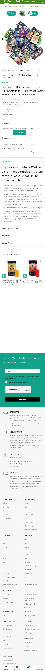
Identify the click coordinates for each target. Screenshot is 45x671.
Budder (26, 543)
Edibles (26, 591)
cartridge (9, 152)
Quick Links (7, 499)
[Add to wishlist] (19, 261)
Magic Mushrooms (9, 660)
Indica (5, 539)
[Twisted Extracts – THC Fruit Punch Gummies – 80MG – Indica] (33, 268)
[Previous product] (36, 70)
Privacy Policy (28, 522)
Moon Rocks (28, 573)
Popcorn (6, 573)
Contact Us (27, 503)
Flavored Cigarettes (30, 650)
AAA (4, 562)
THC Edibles (27, 608)
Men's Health (7, 648)
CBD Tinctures (7, 637)
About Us (6, 507)
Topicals (5, 640)
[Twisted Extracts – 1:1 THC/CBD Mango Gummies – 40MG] (12, 268)
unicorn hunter (22, 152)
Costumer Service (31, 499)
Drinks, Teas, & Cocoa (31, 604)
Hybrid (5, 543)
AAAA (4, 558)
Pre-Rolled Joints (9, 577)
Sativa (5, 547)
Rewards (26, 511)
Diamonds (27, 562)
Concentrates (29, 536)
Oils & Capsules (9, 621)
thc (14, 152)
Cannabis (6, 536)
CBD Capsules (7, 629)
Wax (25, 539)
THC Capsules (7, 625)
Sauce (26, 554)
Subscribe (22, 399)
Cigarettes (28, 639)
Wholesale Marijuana (10, 585)
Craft (4, 554)
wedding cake (32, 152)
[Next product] (42, 70)
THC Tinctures (7, 633)
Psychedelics (8, 612)
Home (4, 70)
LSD (4, 615)
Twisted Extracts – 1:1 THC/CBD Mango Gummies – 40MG (12, 281)
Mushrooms (7, 656)
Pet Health (6, 644)
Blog (4, 511)
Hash (25, 581)
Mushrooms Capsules (10, 664)
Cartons (26, 646)
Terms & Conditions (30, 530)
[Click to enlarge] (5, 62)
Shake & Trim (7, 581)
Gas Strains (6, 551)
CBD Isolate (28, 570)
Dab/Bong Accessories (31, 629)
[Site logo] (22, 13)
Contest (5, 514)
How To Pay (27, 518)
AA (3, 566)
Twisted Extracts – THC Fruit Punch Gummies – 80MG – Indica (33, 281)
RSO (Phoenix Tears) (30, 585)
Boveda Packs (28, 625)
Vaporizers (11, 70)
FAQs (25, 507)
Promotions (7, 518)
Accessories (28, 621)
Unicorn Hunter (27, 148)
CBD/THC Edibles (29, 615)
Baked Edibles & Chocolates (29, 599)
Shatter (26, 547)
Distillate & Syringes (30, 566)
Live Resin (27, 551)
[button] (4, 276)
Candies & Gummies (30, 594)
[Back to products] (39, 70)
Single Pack (27, 643)
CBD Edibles (28, 611)
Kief (25, 577)
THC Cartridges (23, 70)
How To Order (28, 514)
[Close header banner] (42, 2)
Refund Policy (28, 526)
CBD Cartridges (8, 606)
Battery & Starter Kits (10, 594)
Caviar (26, 558)
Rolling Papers (28, 633)
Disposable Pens (8, 598)
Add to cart (19, 132)
